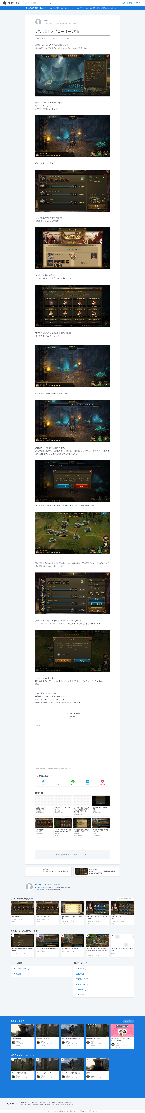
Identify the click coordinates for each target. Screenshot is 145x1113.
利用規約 (34, 1102)
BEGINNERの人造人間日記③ (100, 808)
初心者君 (46, 20)
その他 (38, 725)
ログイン (138, 3)
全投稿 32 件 (41, 889)
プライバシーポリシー (44, 1102)
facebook (57, 1104)
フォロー (48, 884)
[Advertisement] (54, 747)
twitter (49, 1104)
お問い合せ (68, 1102)
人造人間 (17, 974)
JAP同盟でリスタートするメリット (62, 808)
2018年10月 (81, 984)
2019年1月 (80, 969)
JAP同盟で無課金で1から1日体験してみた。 (82, 830)
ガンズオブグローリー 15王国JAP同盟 (44, 808)
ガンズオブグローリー (22, 969)
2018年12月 (81, 974)
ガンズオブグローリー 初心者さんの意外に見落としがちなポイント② (81, 809)
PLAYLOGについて (26, 1102)
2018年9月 (80, 990)
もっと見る (128, 1021)
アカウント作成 (126, 3)
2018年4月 (80, 995)
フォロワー (56, 884)
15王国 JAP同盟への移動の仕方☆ (100, 830)
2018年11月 (80, 979)
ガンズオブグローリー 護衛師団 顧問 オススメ (63, 830)
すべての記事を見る (125, 899)
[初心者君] (29, 887)
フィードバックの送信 (57, 1102)
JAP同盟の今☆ (41, 830)
